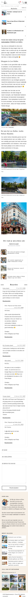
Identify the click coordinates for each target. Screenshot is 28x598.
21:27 (24, 345)
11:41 (22, 360)
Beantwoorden (6, 301)
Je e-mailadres (7, 456)
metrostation (5, 42)
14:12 (22, 424)
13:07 (24, 396)
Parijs (2, 6)
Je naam (4, 450)
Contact (23, 596)
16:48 (22, 307)
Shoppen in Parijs (9, 6)
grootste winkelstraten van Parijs (11, 86)
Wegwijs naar (5, 525)
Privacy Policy (18, 594)
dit (6, 431)
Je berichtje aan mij (8, 463)
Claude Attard (11, 127)
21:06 (24, 288)
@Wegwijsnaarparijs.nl (9, 572)
